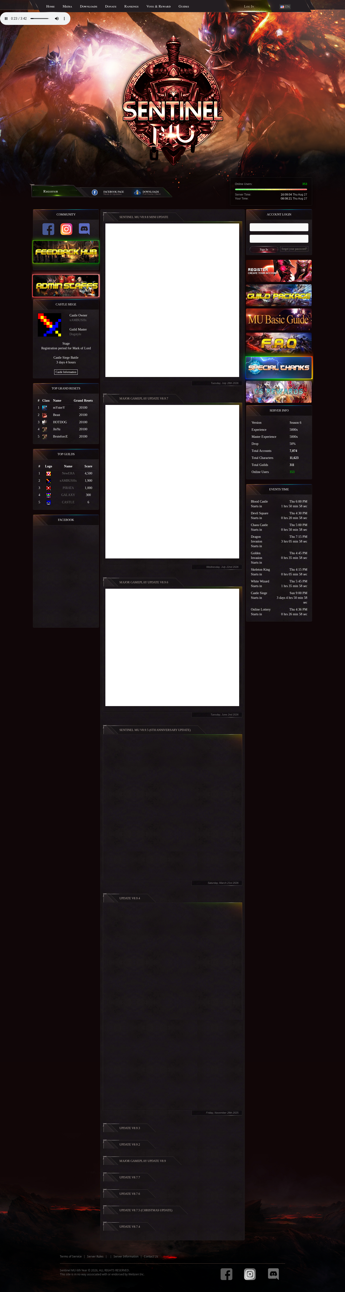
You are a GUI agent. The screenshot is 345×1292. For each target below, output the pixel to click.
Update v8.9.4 (129, 898)
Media (67, 6)
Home (50, 6)
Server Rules (95, 1256)
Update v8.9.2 (129, 1144)
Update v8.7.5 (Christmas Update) (145, 1210)
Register (50, 191)
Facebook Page (114, 191)
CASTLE (68, 502)
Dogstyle (75, 334)
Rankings (131, 6)
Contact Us (151, 1256)
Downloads (88, 6)
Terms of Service (71, 1256)
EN (287, 6)
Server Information (126, 1256)
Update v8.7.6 (129, 1194)
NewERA (68, 473)
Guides (184, 6)
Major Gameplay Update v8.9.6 (143, 582)
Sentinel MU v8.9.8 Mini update (143, 217)
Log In (249, 6)
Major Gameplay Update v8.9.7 (143, 398)
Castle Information (66, 372)
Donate (110, 6)
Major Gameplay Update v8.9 (142, 1161)
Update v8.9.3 (129, 1128)
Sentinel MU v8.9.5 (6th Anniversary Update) (155, 730)
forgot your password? (294, 248)
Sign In (264, 249)
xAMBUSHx (78, 320)
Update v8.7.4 (129, 1226)
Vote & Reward (158, 6)
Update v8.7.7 (129, 1177)
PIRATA (68, 488)
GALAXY (68, 495)
